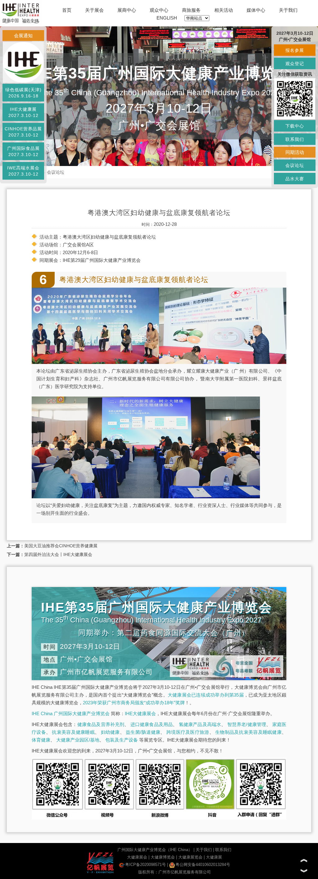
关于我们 (288, 10)
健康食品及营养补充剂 (101, 724)
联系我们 (223, 849)
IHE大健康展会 (140, 713)
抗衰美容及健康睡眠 (73, 732)
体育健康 (41, 739)
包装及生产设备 (121, 739)
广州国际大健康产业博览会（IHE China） (154, 849)
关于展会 (94, 10)
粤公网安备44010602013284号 (202, 864)
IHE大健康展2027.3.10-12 (23, 112)
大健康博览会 (163, 857)
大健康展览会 (190, 857)
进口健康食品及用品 (151, 724)
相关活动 (223, 10)
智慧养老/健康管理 (246, 724)
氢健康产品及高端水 (200, 724)
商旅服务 (191, 10)
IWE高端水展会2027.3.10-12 (23, 171)
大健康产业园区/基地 (77, 739)
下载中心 (294, 125)
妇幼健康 (110, 732)
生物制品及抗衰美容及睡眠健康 (248, 732)
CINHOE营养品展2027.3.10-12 (23, 131)
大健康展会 (137, 857)
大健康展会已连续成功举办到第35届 (206, 694)
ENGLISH (167, 17)
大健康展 (214, 857)
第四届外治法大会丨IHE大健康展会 (58, 554)
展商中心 (126, 10)
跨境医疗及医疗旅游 (187, 732)
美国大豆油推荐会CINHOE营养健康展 (61, 545)
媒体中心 (256, 10)
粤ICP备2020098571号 (145, 864)
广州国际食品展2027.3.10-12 (23, 151)
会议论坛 (55, 172)
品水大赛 (294, 178)
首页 (66, 10)
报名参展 (294, 50)
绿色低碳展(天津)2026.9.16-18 (23, 92)
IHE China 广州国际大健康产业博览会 (71, 713)
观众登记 (294, 63)
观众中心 (159, 10)
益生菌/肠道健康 (143, 732)
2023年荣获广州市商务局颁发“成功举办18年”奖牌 (134, 702)
